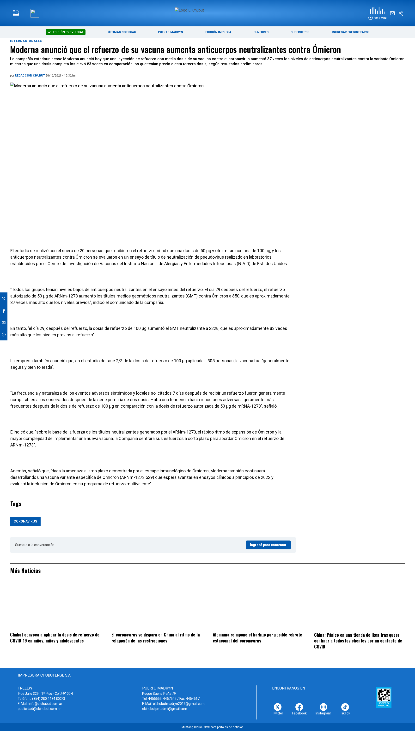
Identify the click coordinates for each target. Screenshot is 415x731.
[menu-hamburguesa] (15, 13)
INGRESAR (339, 32)
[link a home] (207, 13)
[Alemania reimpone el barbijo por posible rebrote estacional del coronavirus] (258, 606)
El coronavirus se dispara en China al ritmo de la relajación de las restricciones (155, 637)
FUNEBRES (261, 32)
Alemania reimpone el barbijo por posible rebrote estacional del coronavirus (257, 637)
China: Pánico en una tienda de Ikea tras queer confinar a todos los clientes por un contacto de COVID (358, 641)
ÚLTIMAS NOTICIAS (122, 32)
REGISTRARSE (359, 32)
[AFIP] (383, 697)
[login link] (35, 13)
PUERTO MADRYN (170, 32)
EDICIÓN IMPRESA (218, 32)
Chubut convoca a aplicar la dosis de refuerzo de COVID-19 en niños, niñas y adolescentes (54, 637)
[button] (377, 13)
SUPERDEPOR (300, 32)
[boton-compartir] (401, 13)
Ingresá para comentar (268, 545)
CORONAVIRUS (25, 521)
